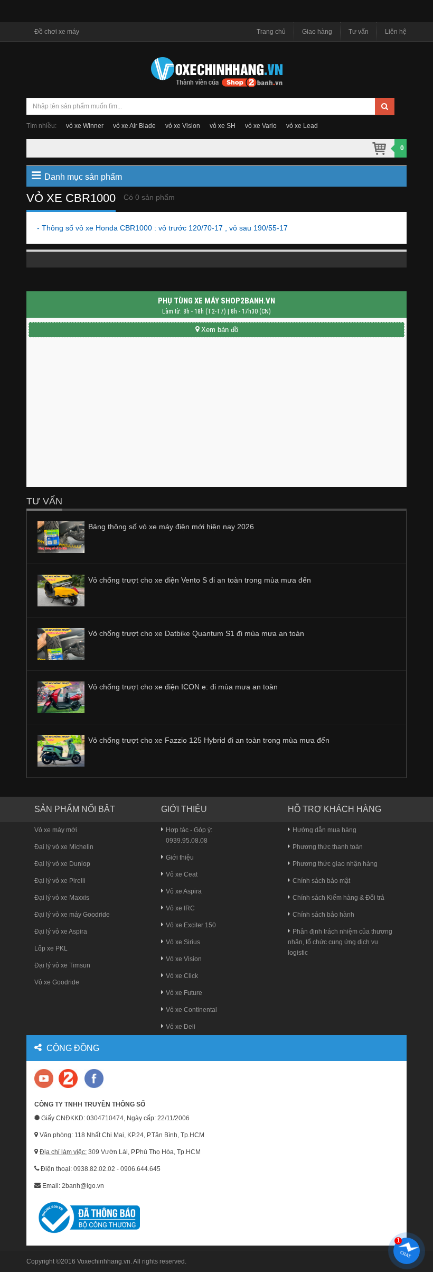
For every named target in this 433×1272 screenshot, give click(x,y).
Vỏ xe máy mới (55, 830)
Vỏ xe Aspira (184, 891)
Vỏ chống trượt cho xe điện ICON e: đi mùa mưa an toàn (183, 687)
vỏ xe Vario (261, 126)
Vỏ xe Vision (184, 959)
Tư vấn (359, 31)
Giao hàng (317, 31)
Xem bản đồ (219, 330)
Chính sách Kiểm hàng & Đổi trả (338, 897)
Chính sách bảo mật (321, 880)
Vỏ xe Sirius (183, 942)
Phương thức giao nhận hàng (335, 864)
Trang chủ (271, 31)
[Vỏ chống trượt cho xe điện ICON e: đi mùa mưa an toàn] (60, 696)
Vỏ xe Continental (191, 1009)
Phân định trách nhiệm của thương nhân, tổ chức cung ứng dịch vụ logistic (340, 942)
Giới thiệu (180, 857)
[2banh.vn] (44, 1079)
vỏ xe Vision (182, 126)
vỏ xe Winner (84, 126)
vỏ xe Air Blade (134, 126)
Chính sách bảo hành (323, 914)
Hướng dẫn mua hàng (324, 830)
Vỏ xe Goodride (56, 982)
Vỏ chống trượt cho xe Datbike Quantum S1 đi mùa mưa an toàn (196, 633)
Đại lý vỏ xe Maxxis (61, 897)
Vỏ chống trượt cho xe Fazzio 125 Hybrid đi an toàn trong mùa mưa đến (209, 740)
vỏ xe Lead (302, 126)
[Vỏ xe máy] (216, 71)
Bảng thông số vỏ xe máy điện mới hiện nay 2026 (171, 526)
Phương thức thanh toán (328, 847)
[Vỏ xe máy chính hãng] (93, 1078)
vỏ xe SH (223, 126)
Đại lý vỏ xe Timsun (62, 965)
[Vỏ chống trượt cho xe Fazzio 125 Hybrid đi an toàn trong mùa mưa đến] (60, 750)
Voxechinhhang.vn (103, 1261)
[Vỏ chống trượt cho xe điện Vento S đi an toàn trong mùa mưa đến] (60, 590)
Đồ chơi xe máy (56, 31)
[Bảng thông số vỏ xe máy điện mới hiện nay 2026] (60, 536)
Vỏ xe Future (184, 993)
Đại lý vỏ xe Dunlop (62, 864)
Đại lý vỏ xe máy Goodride (72, 914)
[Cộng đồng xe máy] (68, 1078)
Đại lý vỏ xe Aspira (60, 931)
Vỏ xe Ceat (181, 874)
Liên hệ (396, 31)
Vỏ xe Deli (180, 1026)
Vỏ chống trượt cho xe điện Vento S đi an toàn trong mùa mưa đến (199, 580)
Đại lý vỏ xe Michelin (63, 847)
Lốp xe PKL (51, 948)
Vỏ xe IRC (180, 908)
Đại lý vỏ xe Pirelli (60, 880)
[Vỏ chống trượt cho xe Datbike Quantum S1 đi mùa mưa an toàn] (60, 643)
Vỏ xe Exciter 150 (191, 925)
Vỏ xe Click (182, 976)
